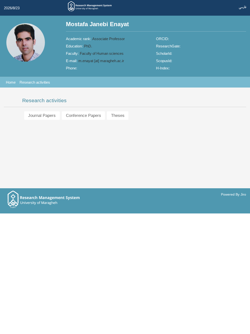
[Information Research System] (90, 11)
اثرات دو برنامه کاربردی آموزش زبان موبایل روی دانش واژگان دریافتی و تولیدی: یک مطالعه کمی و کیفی (102, 139)
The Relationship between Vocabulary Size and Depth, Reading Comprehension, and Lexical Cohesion (106, 178)
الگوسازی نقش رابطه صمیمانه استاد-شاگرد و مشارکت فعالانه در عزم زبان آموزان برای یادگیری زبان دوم (102, 152)
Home (11, 82)
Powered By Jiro (233, 194)
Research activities (35, 82)
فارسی (242, 7)
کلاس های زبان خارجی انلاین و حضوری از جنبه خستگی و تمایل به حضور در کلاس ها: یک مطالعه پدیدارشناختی (105, 165)
